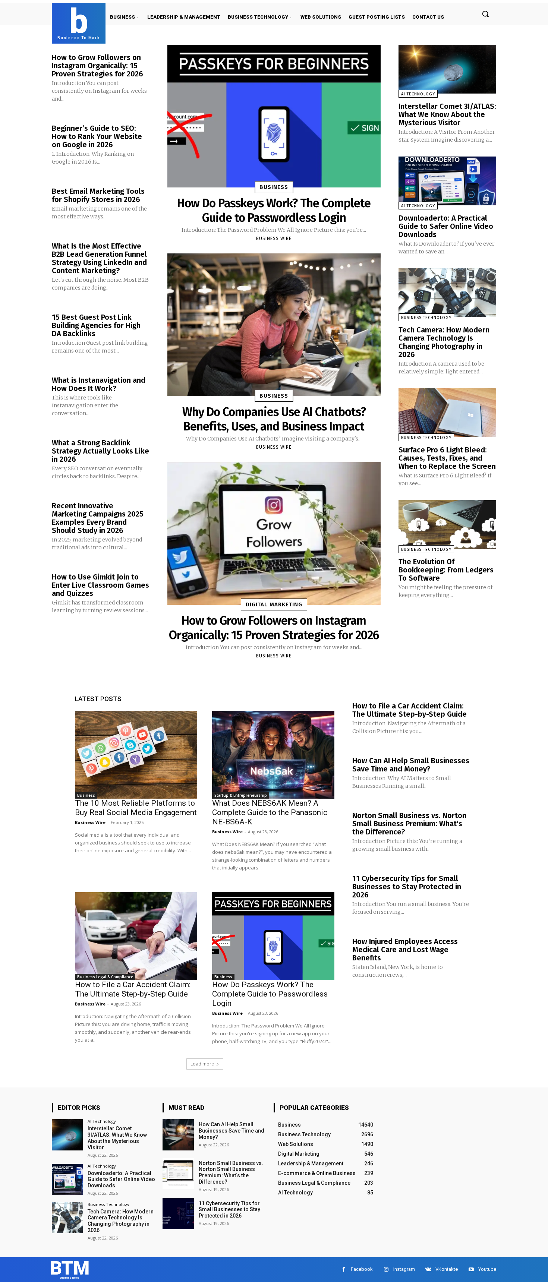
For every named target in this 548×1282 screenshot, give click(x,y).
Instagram (404, 1269)
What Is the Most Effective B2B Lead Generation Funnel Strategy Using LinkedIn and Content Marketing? (99, 258)
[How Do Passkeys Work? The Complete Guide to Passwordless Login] (274, 116)
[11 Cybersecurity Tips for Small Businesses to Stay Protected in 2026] (178, 1213)
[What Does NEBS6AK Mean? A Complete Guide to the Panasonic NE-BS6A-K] (273, 755)
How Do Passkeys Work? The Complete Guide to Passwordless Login (274, 210)
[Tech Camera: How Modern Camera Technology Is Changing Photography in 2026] (447, 292)
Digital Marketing (274, 604)
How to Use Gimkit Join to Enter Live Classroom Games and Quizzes (100, 585)
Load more (202, 1064)
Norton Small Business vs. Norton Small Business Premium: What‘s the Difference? (409, 823)
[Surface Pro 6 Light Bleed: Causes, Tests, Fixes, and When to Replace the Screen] (447, 412)
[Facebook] (343, 1269)
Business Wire (274, 238)
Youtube (487, 1269)
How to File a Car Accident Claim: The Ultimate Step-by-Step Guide (132, 989)
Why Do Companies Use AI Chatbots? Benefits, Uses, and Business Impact (274, 419)
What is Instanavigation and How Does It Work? (98, 384)
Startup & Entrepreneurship (240, 795)
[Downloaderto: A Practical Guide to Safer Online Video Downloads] (447, 181)
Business (273, 187)
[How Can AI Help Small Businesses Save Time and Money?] (178, 1134)
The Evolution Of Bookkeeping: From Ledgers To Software (446, 569)
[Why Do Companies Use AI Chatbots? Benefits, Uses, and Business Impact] (274, 324)
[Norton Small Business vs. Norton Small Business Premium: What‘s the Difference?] (178, 1173)
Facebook (362, 1269)
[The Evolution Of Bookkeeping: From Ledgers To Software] (447, 524)
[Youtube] (471, 1269)
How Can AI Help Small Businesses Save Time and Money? (410, 764)
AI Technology (418, 94)
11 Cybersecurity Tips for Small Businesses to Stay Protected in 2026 (406, 886)
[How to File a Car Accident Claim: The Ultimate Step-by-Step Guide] (136, 936)
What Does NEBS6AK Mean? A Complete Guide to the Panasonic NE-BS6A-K (269, 812)
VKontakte (446, 1269)
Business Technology (426, 317)
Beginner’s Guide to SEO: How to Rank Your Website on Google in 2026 (97, 136)
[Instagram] (386, 1269)
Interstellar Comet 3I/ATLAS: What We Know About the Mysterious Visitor (447, 114)
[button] (485, 14)
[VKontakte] (428, 1269)
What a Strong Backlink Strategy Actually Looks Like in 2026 (100, 451)
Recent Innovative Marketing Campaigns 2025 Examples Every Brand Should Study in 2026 (98, 518)
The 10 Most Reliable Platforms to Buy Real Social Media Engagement (136, 808)
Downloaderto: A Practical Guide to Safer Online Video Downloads (446, 226)
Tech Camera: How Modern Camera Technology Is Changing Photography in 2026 (444, 342)
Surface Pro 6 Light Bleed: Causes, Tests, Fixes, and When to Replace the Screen (447, 458)
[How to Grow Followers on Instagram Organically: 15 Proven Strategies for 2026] (274, 533)
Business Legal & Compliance (105, 976)
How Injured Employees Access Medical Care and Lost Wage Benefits (405, 949)
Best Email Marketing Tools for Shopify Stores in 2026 (98, 195)
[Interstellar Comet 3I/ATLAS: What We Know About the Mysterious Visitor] (447, 69)
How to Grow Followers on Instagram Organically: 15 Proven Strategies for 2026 (97, 65)
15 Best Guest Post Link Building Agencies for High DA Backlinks (96, 325)
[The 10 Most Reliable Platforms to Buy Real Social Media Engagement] (136, 755)
